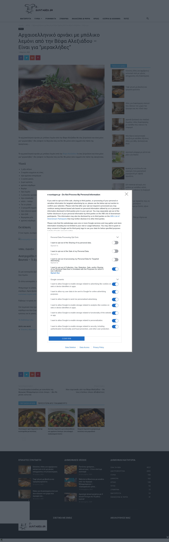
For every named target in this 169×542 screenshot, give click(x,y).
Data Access (84, 347)
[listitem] (84, 237)
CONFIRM (66, 339)
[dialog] (84, 271)
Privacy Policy (98, 347)
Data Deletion (70, 347)
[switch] (115, 242)
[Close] (127, 194)
